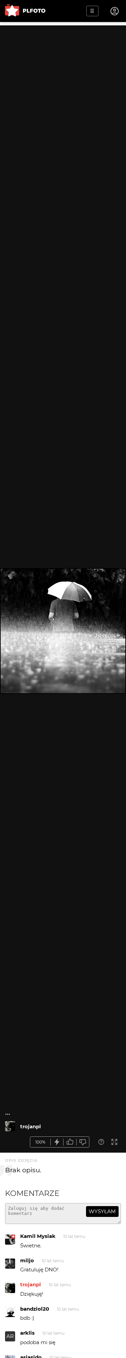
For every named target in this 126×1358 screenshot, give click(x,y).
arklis (27, 1333)
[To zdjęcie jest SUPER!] (57, 1142)
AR (10, 1336)
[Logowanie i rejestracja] (115, 11)
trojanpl (30, 1126)
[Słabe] (83, 1142)
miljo (27, 1260)
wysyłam (102, 1211)
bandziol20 (34, 1309)
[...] (10, 1126)
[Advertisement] (63, 88)
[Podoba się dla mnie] (70, 1142)
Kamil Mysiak (37, 1236)
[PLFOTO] (25, 11)
